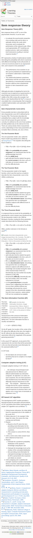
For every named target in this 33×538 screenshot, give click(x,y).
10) (17, 393)
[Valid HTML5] (27, 532)
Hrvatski (8, 5)
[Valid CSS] (12, 533)
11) (25, 406)
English (8, 3)
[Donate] (12, 532)
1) (17, 53)
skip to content (28, 9)
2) (24, 65)
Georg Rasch (7, 140)
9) (11, 358)
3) (23, 98)
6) (6, 230)
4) (12, 140)
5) (5, 230)
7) (14, 336)
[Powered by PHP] (20, 532)
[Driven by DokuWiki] (20, 533)
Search (15, 16)
